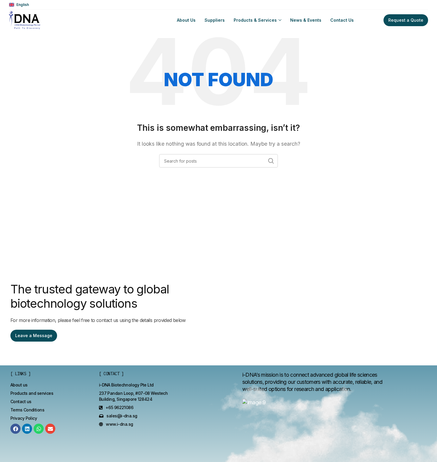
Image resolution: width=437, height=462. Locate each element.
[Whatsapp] (39, 429)
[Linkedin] (27, 429)
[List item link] (19, 385)
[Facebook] (15, 429)
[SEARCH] (271, 161)
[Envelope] (50, 429)
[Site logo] (24, 20)
